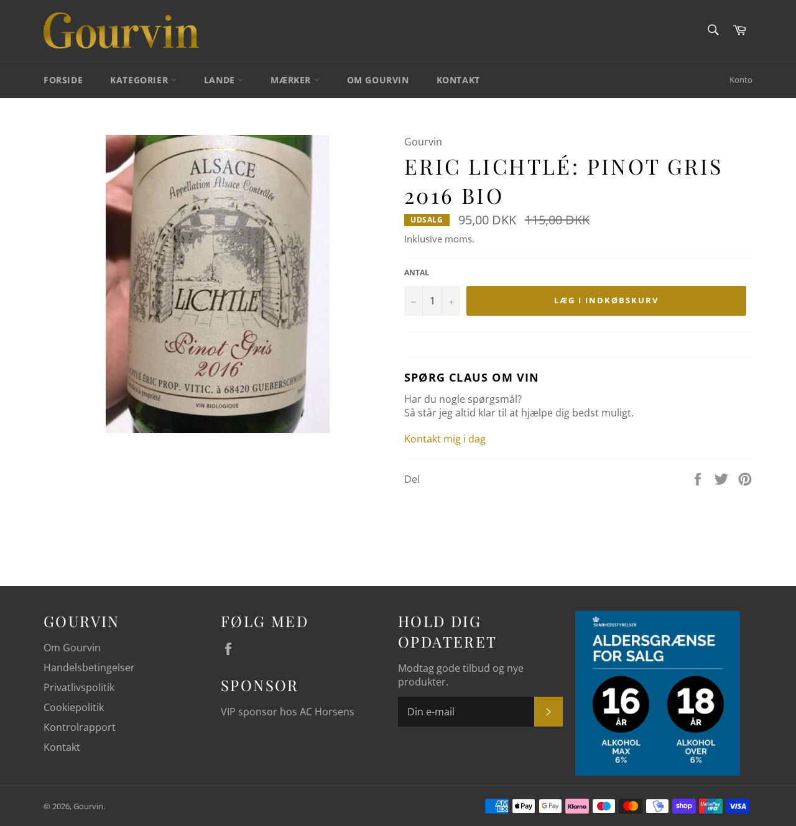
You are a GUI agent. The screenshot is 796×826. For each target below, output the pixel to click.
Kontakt (458, 80)
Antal (416, 273)
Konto (740, 79)
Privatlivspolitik (79, 687)
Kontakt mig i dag (445, 439)
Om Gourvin (378, 80)
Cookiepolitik (74, 707)
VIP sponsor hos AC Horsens (287, 711)
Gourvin (88, 806)
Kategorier (140, 80)
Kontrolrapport (80, 727)
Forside (63, 80)
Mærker (292, 80)
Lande (221, 80)
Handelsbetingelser (89, 667)
